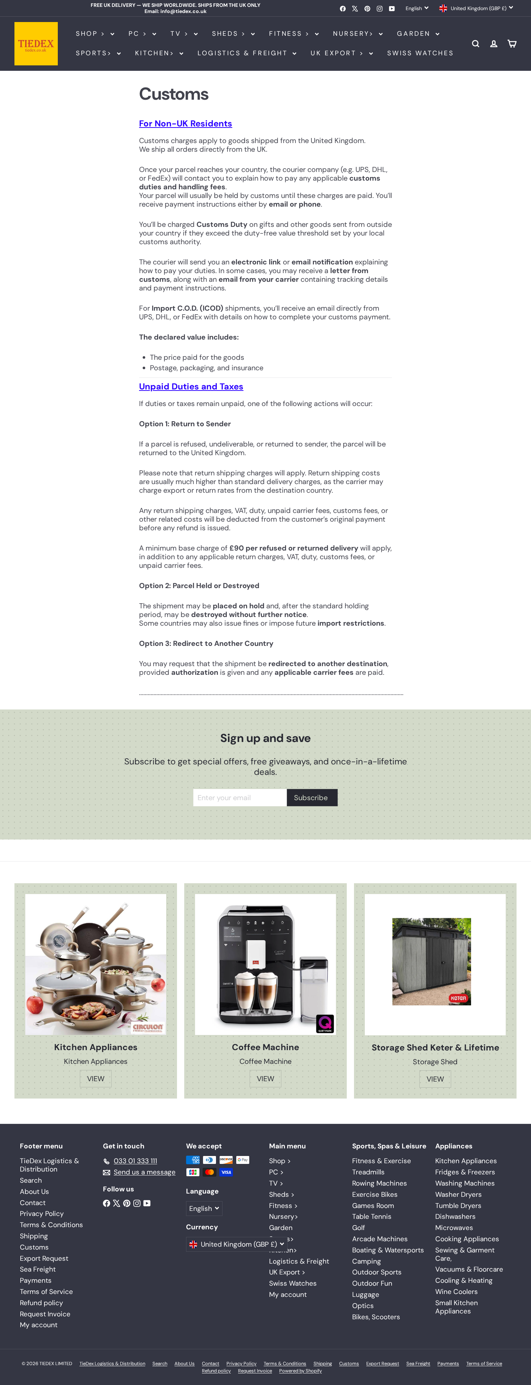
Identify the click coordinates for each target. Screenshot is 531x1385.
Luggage (365, 1294)
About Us (34, 1191)
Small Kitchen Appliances (456, 1307)
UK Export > (339, 53)
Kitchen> (156, 53)
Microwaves (454, 1227)
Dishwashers (455, 1216)
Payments (36, 1280)
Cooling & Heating (464, 1280)
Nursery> (355, 33)
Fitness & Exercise (381, 1160)
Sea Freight (38, 1269)
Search (31, 1180)
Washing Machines (465, 1183)
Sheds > (230, 33)
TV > (181, 33)
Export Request (44, 1258)
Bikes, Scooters (376, 1316)
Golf (358, 1227)
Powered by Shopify (300, 1371)
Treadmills (368, 1172)
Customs (34, 1247)
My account (38, 1324)
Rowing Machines (379, 1183)
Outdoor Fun (372, 1283)
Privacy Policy (42, 1213)
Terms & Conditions (51, 1224)
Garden (415, 33)
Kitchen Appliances (466, 1160)
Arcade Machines (380, 1238)
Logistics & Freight (244, 53)
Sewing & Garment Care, (465, 1254)
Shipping (34, 1236)
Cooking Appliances (467, 1238)
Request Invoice (45, 1314)
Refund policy (41, 1302)
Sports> (95, 53)
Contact (33, 1202)
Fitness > (291, 33)
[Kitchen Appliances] (95, 964)
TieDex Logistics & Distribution (49, 1165)
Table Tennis (372, 1216)
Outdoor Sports (377, 1272)
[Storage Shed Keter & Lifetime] (435, 964)
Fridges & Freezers (465, 1172)
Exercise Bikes (375, 1194)
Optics (363, 1305)
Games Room (373, 1205)
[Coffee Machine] (265, 964)
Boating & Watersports (388, 1250)
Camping (366, 1261)
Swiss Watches (420, 53)
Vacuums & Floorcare (469, 1269)
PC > (140, 33)
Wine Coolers (456, 1291)
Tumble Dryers (458, 1205)
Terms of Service (46, 1291)
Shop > (92, 33)
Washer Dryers (458, 1194)
